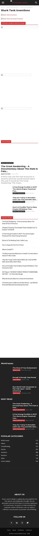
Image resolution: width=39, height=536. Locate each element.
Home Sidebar (16, 379)
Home (2, 7)
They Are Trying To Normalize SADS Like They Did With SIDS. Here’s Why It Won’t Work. (19, 261)
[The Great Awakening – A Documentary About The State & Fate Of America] (19, 155)
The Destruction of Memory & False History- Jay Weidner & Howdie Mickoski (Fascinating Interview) (20, 284)
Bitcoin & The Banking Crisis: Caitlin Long (15, 240)
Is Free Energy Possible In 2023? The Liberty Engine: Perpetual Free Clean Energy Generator (18, 235)
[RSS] (22, 523)
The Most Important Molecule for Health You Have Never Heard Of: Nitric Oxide (20, 254)
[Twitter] (28, 523)
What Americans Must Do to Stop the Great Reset (17, 278)
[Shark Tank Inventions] (9, 15)
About (14, 530)
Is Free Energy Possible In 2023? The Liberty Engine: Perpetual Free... (25, 189)
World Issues (16, 370)
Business (4, 455)
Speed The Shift (5, 174)
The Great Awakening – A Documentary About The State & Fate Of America (18, 222)
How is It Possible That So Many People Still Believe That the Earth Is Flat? (20, 267)
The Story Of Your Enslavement (25, 368)
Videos (3, 443)
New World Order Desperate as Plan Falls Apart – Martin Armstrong (24, 389)
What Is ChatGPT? (8, 249)
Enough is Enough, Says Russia (24, 377)
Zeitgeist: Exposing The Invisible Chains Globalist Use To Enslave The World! (19, 229)
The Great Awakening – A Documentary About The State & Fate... (19, 169)
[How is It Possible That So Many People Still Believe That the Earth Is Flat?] (6, 209)
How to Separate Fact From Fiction (13, 245)
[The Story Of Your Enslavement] (6, 370)
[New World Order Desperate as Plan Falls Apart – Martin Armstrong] (6, 389)
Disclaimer (21, 530)
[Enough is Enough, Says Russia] (6, 379)
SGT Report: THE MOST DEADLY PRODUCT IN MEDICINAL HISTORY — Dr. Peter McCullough (20, 273)
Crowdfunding (5, 446)
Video (3, 458)
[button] (36, 2)
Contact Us (29, 530)
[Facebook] (11, 523)
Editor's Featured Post (7, 163)
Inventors (4, 452)
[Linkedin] (17, 523)
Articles (3, 449)
